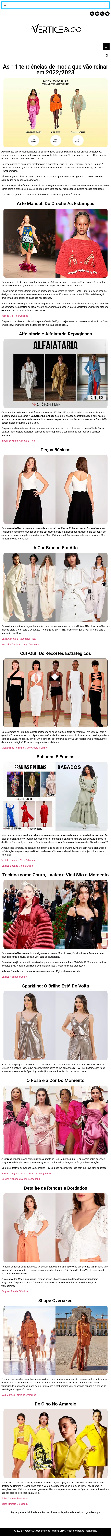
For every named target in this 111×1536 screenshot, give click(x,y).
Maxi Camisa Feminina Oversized (18, 1395)
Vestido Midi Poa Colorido (14, 316)
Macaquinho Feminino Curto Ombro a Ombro (24, 748)
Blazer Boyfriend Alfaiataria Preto (18, 441)
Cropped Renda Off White (14, 1291)
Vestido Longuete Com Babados (18, 860)
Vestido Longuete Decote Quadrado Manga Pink (26, 1173)
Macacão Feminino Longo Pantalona (20, 644)
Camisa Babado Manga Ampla (17, 866)
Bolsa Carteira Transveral (14, 1498)
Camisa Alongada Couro (14, 977)
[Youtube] (97, 13)
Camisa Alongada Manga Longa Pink (20, 1179)
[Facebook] (92, 13)
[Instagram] (102, 13)
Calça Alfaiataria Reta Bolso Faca (18, 639)
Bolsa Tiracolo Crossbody (14, 1504)
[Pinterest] (107, 13)
